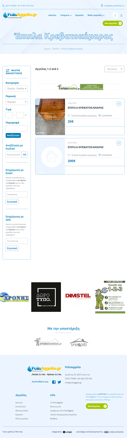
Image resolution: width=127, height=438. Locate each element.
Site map (19, 431)
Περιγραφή (12, 122)
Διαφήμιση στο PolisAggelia (62, 410)
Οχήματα (64, 15)
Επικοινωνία (55, 406)
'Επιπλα (56, 49)
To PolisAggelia (56, 402)
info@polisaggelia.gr (73, 382)
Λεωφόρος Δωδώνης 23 (114, 6)
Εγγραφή (12, 201)
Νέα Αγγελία (111, 23)
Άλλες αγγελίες (21, 418)
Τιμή (8, 109)
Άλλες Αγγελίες (95, 15)
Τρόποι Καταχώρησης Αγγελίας (63, 414)
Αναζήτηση (13, 135)
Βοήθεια (53, 418)
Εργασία (79, 15)
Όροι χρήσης (8, 431)
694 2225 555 (28, 6)
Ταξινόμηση (112, 69)
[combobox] (17, 89)
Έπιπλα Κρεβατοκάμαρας (86, 107)
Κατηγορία (12, 82)
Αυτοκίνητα (20, 406)
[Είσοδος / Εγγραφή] (121, 15)
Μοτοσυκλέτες (21, 410)
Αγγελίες (21, 395)
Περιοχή (11, 96)
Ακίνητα (52, 15)
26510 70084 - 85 (12, 6)
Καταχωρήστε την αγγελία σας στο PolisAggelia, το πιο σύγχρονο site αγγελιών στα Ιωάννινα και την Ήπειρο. (105, 397)
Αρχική (47, 49)
